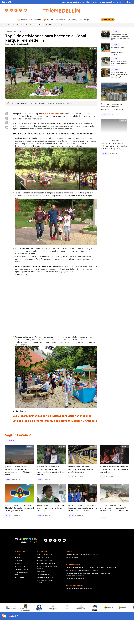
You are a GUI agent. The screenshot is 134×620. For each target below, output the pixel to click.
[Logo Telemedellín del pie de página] (26, 540)
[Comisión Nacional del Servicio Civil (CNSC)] (110, 607)
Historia (17, 554)
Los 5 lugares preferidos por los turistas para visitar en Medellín (52, 415)
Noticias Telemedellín (22, 44)
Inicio (8, 25)
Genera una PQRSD (43, 557)
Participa (119, 2)
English (129, 2)
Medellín (19, 25)
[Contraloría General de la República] (82, 607)
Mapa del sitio (19, 578)
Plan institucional (20, 566)
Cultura (102, 476)
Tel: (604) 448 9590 (72, 557)
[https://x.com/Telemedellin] (50, 540)
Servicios (17, 557)
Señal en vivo (108, 19)
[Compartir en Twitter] (6, 118)
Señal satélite (41, 572)
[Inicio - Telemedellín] (61, 10)
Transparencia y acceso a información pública (74, 2)
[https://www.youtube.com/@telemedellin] (64, 540)
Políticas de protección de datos (47, 563)
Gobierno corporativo (21, 570)
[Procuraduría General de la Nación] (68, 607)
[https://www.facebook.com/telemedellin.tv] (45, 540)
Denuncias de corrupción (45, 578)
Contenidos (35, 19)
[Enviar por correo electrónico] (6, 127)
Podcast (60, 19)
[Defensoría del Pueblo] (12, 607)
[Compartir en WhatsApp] (6, 122)
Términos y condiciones (44, 560)
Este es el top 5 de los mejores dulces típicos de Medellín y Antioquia (55, 420)
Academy (72, 19)
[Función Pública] (26, 607)
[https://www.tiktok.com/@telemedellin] (55, 540)
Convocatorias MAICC (44, 575)
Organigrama (19, 563)
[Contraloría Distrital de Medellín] (96, 607)
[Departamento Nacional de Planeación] (40, 607)
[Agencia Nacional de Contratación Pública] (54, 607)
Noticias (22, 19)
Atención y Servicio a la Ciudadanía (103, 2)
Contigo (84, 19)
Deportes (48, 19)
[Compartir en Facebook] (6, 113)
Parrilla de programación (45, 554)
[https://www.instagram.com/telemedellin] (59, 540)
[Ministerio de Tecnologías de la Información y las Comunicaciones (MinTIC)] (123, 607)
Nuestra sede (19, 560)
